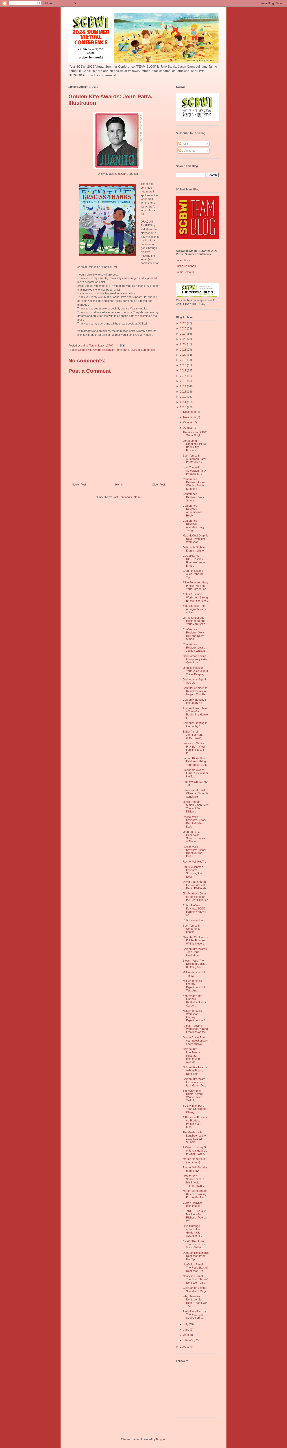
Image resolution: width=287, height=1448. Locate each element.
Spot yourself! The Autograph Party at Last (194, 609)
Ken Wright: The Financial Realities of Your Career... (194, 1000)
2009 (183, 1346)
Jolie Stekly (183, 260)
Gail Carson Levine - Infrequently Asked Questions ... (196, 659)
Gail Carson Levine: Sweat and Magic (195, 1289)
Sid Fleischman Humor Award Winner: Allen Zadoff (193, 1095)
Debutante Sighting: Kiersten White (195, 549)
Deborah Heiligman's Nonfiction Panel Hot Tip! (196, 1256)
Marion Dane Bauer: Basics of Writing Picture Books (195, 1194)
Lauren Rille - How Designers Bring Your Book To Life (195, 761)
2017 (183, 370)
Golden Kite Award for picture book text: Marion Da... (195, 1082)
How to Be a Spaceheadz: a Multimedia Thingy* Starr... (193, 1180)
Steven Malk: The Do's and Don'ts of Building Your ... (195, 964)
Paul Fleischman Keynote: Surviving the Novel (193, 871)
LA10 (133, 349)
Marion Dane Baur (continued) (194, 1160)
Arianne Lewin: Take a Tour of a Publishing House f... (195, 713)
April (186, 1335)
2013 (183, 391)
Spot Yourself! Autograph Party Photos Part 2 (194, 459)
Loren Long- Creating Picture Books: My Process (194, 445)
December (190, 411)
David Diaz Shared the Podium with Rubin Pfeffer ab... (195, 885)
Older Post (158, 484)
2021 (183, 349)
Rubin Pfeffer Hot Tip (195, 920)
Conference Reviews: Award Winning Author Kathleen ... (194, 484)
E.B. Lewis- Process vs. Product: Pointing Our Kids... (195, 1122)
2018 (183, 365)
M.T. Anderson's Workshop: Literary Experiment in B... (195, 1015)
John (123, 173)
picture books (146, 349)
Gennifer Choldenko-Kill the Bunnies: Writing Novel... (195, 940)
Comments (188, 150)
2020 (183, 354)
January (188, 1340)
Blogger (160, 1439)
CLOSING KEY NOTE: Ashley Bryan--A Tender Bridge (194, 560)
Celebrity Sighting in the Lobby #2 (195, 701)
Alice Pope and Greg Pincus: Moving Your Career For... (195, 586)
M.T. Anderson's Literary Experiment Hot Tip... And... (194, 985)
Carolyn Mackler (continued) (193, 1204)
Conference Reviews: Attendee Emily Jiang (193, 525)
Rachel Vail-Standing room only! (196, 1169)
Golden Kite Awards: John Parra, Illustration (195, 952)
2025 (183, 328)
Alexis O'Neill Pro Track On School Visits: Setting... (194, 1244)
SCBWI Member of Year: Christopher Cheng (195, 1109)
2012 (183, 396)
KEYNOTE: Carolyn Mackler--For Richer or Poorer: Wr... (195, 1216)
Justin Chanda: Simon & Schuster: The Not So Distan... (196, 806)
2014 (183, 386)
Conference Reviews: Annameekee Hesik (192, 510)
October (188, 422)
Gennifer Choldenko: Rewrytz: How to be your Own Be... (195, 691)
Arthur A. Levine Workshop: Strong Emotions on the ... (196, 597)
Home (119, 484)
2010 (183, 407)
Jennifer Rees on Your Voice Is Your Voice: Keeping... (195, 671)
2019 (183, 360)
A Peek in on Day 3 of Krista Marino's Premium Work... (195, 1150)
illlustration (108, 349)
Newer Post (79, 484)
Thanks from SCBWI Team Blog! (195, 434)
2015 (183, 381)
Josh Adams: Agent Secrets (194, 681)
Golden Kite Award (89, 349)
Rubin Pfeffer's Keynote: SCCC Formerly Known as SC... (194, 910)
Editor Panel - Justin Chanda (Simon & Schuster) (195, 793)
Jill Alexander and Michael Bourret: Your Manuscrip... (195, 621)
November (190, 417)
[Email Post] (122, 345)
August (187, 427)
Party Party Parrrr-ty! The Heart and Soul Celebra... (195, 1315)
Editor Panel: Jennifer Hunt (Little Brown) (192, 735)
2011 (183, 402)
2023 (183, 339)
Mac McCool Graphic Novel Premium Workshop (195, 539)
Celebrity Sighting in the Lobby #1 (195, 725)
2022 (183, 344)
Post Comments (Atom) (127, 497)
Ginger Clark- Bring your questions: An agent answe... (196, 1041)
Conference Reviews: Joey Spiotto (193, 497)
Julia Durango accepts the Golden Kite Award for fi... (192, 1231)
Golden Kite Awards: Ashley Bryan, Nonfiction (195, 1070)
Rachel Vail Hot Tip (194, 861)
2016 (183, 375)
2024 (183, 333)
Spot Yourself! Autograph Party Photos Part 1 (194, 470)
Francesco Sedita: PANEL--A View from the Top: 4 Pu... (194, 748)
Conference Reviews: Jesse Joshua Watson (194, 647)
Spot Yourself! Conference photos (191, 929)
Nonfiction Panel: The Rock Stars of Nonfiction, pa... (195, 1279)
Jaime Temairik (185, 272)
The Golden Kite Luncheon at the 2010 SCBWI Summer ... (194, 1137)
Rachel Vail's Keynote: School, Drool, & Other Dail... (195, 821)
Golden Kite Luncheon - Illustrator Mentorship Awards (191, 1056)
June (186, 1329)
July (186, 1324)
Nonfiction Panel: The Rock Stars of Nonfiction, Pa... (195, 1268)
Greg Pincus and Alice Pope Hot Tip (193, 574)
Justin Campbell (186, 266)
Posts (185, 143)
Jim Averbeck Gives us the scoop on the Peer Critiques (195, 897)
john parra (123, 349)
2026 (183, 323)
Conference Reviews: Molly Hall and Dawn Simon (193, 634)
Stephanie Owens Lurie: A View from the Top (195, 773)
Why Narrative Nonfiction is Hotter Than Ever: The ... (195, 1301)
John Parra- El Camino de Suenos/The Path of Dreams (195, 836)
